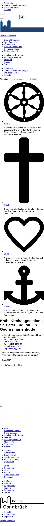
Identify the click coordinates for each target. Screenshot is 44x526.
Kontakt (7, 10)
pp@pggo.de (16, 346)
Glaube (7, 205)
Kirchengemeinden (12, 57)
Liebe (6, 254)
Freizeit (7, 488)
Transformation (10, 42)
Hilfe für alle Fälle (11, 475)
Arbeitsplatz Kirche (12, 431)
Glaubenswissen (11, 457)
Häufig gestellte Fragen (14, 55)
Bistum (7, 124)
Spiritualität (9, 462)
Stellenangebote (11, 7)
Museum (8, 60)
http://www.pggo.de (12, 348)
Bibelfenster (9, 453)
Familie (7, 472)
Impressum (9, 516)
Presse (7, 62)
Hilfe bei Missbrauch (13, 47)
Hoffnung (8, 306)
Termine (7, 64)
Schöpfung (9, 490)
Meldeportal (9, 442)
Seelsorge (8, 477)
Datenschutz (9, 514)
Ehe (6, 470)
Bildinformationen (7, 521)
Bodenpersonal (11, 51)
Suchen (34, 79)
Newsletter (8, 3)
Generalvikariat (10, 433)
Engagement (9, 486)
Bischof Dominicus (12, 40)
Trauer (7, 492)
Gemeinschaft (10, 455)
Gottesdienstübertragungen (16, 5)
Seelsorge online (11, 49)
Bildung (7, 483)
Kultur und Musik (11, 459)
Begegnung (9, 468)
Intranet (7, 437)
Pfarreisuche (5, 79)
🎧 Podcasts (9, 44)
